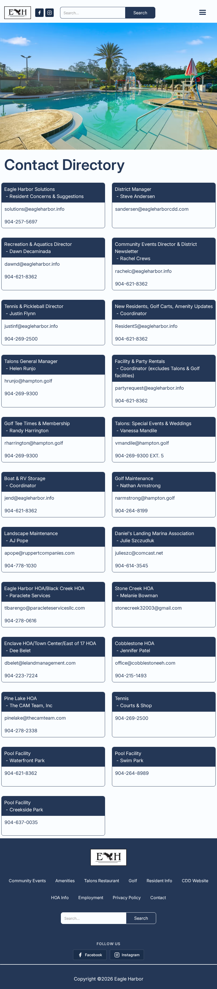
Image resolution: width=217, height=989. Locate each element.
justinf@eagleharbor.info (31, 326)
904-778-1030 (20, 565)
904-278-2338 (20, 730)
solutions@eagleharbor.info (34, 209)
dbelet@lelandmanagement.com (40, 663)
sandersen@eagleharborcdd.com (152, 209)
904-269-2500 (21, 339)
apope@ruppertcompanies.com (39, 553)
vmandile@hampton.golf (142, 443)
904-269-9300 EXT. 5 (139, 455)
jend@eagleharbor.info (29, 498)
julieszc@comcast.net (139, 553)
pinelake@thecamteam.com (35, 718)
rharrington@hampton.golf (33, 443)
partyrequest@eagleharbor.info (149, 388)
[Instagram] (49, 12)
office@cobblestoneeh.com (145, 663)
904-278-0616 (20, 620)
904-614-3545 (131, 565)
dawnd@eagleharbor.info (32, 264)
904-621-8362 (20, 276)
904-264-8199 (131, 510)
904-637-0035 (21, 822)
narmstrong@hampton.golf (145, 498)
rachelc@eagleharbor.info (143, 271)
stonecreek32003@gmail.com (148, 608)
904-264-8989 (132, 773)
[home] (17, 12)
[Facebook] (39, 12)
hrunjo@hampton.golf (28, 381)
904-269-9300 (21, 393)
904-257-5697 (20, 221)
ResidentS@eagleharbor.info (146, 326)
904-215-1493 (131, 675)
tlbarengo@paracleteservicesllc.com (44, 608)
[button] (203, 13)
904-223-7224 (21, 675)
